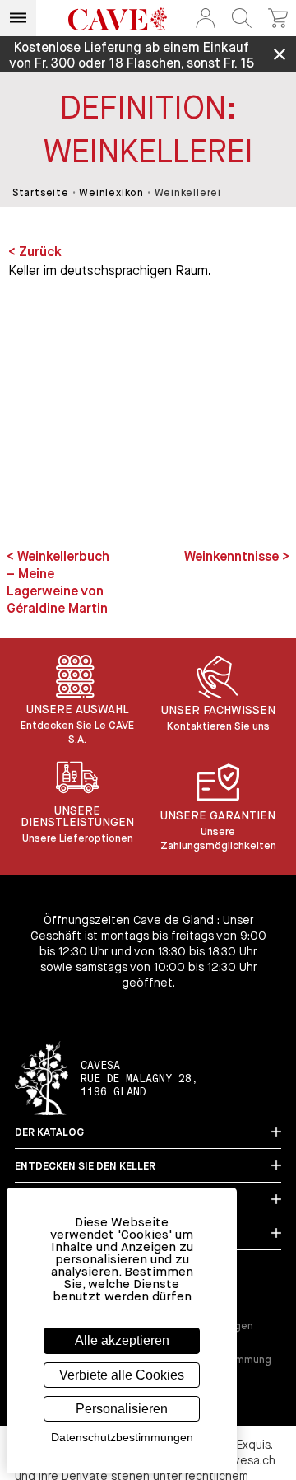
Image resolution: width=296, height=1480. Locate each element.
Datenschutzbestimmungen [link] (122, 1437)
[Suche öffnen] (242, 18)
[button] (205, 18)
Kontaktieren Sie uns (218, 726)
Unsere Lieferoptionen (77, 838)
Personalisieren (122, 1409)
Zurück (40, 252)
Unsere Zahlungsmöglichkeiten (218, 839)
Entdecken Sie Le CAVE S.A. (77, 733)
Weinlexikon (111, 193)
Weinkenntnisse (233, 557)
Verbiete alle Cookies (121, 1375)
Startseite (40, 193)
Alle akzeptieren (122, 1340)
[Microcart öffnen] (278, 18)
